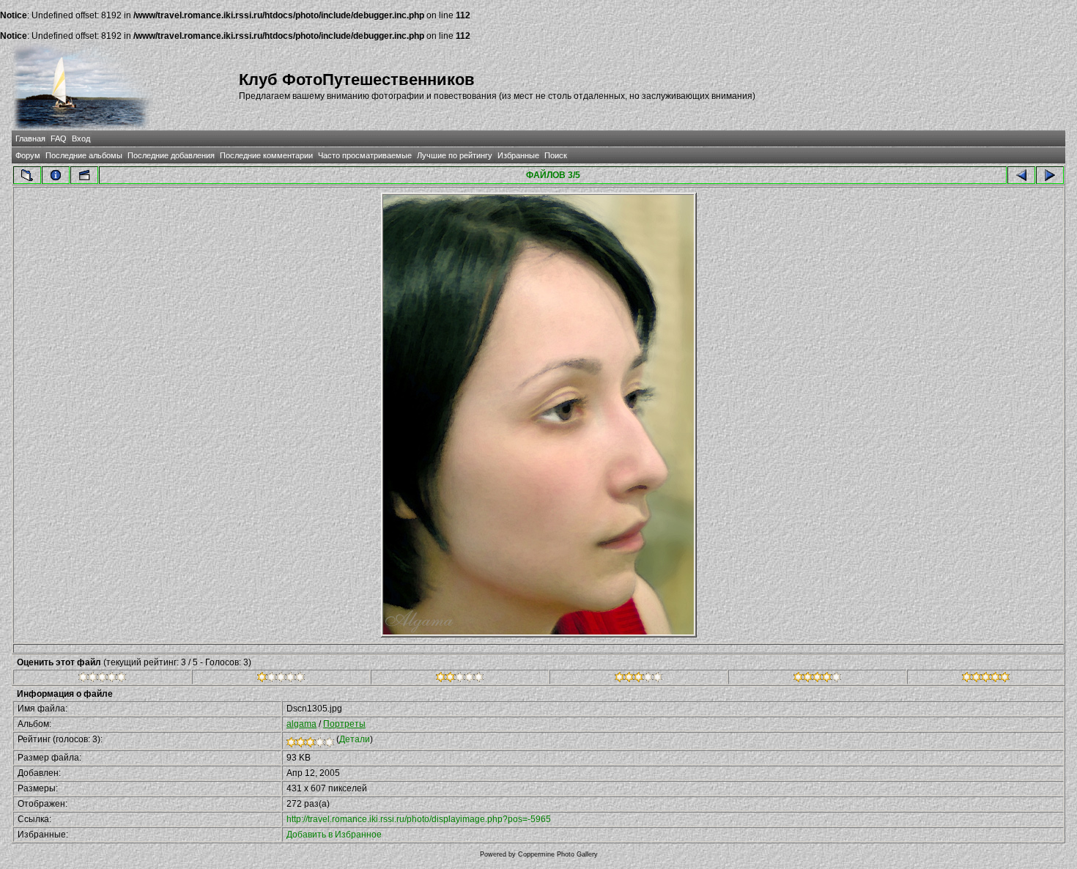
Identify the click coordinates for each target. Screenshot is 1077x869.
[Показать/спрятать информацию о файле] (55, 175)
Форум (27, 155)
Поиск (555, 155)
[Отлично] (817, 679)
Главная (30, 138)
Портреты (344, 724)
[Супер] (986, 679)
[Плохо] (281, 679)
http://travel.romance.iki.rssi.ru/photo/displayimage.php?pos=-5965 (418, 819)
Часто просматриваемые (365, 155)
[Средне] (460, 679)
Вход (81, 138)
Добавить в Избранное (334, 834)
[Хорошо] (638, 679)
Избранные (518, 155)
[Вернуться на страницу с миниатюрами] (27, 175)
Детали (354, 739)
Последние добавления (171, 155)
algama (301, 724)
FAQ (59, 138)
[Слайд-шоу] (84, 175)
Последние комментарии (266, 155)
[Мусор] (102, 679)
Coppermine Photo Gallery (558, 854)
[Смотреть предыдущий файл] (1021, 175)
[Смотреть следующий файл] (1050, 175)
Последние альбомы (83, 155)
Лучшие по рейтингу (454, 155)
